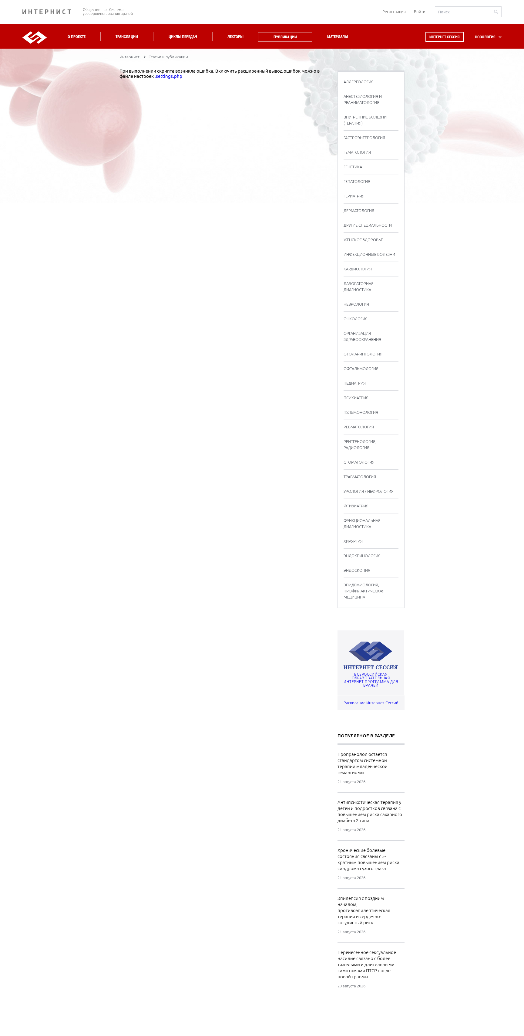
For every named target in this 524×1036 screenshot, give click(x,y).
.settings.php (168, 76)
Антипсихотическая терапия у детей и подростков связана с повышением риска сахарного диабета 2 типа (370, 811)
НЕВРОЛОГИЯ (356, 304)
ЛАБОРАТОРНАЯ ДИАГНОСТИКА (359, 286)
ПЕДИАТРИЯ (355, 383)
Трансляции (127, 36)
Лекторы (235, 36)
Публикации (285, 37)
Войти (419, 11)
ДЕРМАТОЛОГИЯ (359, 210)
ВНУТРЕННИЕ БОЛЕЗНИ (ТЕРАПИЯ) (365, 120)
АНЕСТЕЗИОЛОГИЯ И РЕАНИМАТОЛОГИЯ (363, 99)
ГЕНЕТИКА (353, 167)
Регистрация (394, 11)
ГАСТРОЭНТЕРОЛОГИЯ (364, 138)
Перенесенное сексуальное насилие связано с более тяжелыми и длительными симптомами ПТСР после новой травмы (367, 964)
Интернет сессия (444, 37)
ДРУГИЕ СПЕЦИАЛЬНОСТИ (368, 225)
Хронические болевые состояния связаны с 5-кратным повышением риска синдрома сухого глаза (368, 859)
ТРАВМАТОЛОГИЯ (360, 477)
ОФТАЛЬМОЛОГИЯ (361, 368)
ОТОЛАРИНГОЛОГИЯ (363, 354)
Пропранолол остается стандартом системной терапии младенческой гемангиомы (363, 763)
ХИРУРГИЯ (353, 541)
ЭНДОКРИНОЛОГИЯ (362, 556)
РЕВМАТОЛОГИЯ (359, 427)
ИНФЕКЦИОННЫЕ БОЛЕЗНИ (369, 254)
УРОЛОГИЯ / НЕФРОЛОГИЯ (369, 491)
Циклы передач (182, 36)
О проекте (77, 36)
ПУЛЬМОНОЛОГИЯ (361, 412)
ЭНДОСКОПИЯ (357, 570)
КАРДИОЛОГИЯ (358, 269)
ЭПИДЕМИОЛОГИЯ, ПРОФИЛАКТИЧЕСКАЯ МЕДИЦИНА (364, 591)
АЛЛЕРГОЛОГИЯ (359, 82)
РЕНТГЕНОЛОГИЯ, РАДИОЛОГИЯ (360, 444)
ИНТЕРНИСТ (49, 12)
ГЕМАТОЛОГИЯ (357, 152)
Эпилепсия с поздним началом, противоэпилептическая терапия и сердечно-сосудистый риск (364, 910)
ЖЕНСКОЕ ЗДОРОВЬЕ (363, 240)
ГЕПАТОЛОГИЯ (357, 181)
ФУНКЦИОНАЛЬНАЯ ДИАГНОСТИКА (362, 523)
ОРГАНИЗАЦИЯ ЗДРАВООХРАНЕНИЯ (362, 336)
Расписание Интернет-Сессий (371, 703)
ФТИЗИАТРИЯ (356, 506)
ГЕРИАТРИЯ (354, 196)
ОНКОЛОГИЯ (356, 319)
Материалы (337, 36)
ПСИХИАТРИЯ (356, 398)
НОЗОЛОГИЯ (485, 37)
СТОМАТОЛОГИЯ (359, 462)
